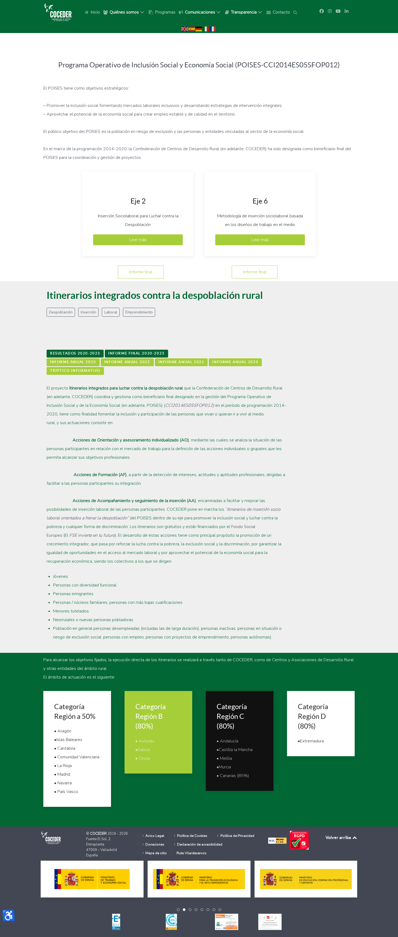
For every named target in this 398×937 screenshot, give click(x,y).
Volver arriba (338, 837)
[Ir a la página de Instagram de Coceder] (330, 11)
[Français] (213, 29)
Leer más (137, 240)
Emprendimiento (139, 312)
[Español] (191, 29)
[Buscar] (296, 12)
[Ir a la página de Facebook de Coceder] (321, 11)
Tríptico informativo (75, 371)
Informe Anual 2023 (73, 362)
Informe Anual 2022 (127, 362)
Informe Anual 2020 (235, 362)
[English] (184, 29)
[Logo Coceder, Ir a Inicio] (58, 12)
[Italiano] (206, 29)
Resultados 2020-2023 (75, 353)
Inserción (88, 312)
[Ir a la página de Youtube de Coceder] (338, 11)
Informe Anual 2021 (181, 362)
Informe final (140, 272)
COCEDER (98, 833)
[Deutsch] (199, 29)
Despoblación (61, 312)
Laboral (110, 312)
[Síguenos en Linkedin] (346, 11)
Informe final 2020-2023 (136, 353)
